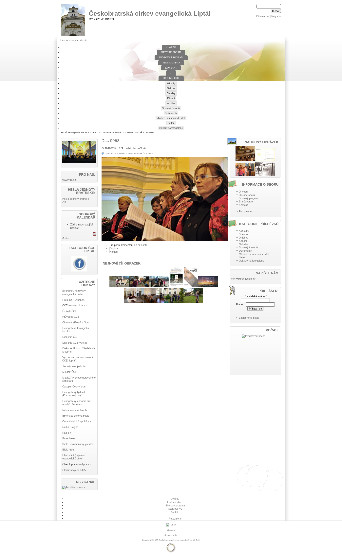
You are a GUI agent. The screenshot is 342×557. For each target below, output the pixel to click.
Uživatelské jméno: (255, 296)
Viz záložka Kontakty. (243, 278)
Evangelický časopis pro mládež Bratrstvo (76, 403)
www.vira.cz (69, 179)
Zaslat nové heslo (249, 317)
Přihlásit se (262, 16)
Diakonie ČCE (70, 337)
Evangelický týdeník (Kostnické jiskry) (74, 394)
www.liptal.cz (83, 464)
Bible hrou (68, 449)
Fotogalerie (171, 78)
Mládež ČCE (69, 371)
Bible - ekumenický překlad (77, 444)
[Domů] (73, 35)
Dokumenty (171, 113)
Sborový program (171, 57)
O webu (171, 47)
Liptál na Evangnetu (73, 299)
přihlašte (142, 245)
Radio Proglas (70, 427)
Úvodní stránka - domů (73, 40)
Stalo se (171, 88)
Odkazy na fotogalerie (171, 128)
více (67, 238)
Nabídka (171, 103)
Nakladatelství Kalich (74, 410)
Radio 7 (66, 432)
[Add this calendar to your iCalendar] (94, 234)
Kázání (171, 98)
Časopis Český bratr (74, 386)
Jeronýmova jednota (74, 366)
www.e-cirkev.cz (77, 305)
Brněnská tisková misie (75, 415)
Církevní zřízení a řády (75, 322)
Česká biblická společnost (77, 421)
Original (114, 248)
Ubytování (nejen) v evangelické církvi (73, 457)
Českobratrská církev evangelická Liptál (150, 13)
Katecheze (68, 438)
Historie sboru (171, 52)
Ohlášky (171, 93)
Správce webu (171, 535)
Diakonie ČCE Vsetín (74, 342)
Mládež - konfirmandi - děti (171, 118)
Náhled (114, 251)
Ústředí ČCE (69, 311)
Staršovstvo (171, 62)
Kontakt (171, 67)
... (171, 73)
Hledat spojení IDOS (74, 470)
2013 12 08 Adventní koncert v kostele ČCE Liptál (118, 132)
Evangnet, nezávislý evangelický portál (74, 292)
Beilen (171, 123)
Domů (64, 132)
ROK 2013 (87, 132)
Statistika (171, 530)
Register (276, 16)
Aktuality (171, 83)
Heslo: (240, 304)
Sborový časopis (171, 108)
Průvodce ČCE (70, 316)
